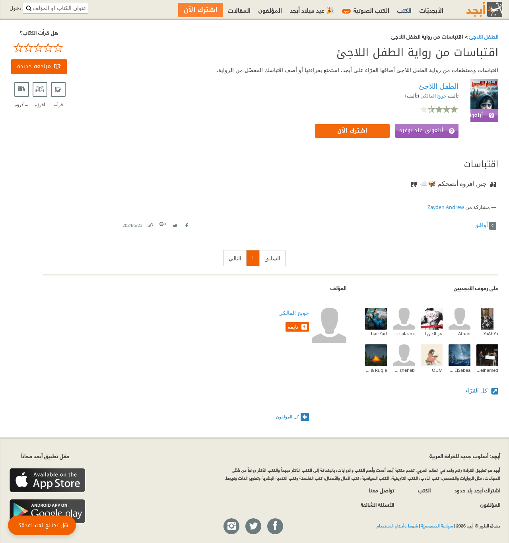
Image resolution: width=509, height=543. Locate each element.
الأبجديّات (431, 10)
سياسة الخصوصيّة (437, 525)
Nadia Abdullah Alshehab (404, 370)
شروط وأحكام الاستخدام (397, 525)
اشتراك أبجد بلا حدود (477, 490)
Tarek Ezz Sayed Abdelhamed (487, 370)
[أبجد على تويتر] (253, 526)
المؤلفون (270, 10)
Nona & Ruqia (376, 370)
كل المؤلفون (287, 417)
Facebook (186, 223)
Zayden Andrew (445, 207)
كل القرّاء (477, 390)
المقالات (239, 10)
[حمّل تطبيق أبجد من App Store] (47, 480)
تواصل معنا (381, 490)
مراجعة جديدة (34, 66)
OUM (437, 370)
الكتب (404, 10)
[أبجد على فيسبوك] (274, 526)
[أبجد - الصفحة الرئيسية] (474, 9)
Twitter (175, 223)
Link (150, 223)
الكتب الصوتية (366, 10)
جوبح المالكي (433, 95)
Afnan (464, 333)
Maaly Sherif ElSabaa (459, 370)
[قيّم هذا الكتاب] (39, 47)
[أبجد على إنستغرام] (231, 526)
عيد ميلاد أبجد (312, 10)
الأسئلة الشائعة (377, 504)
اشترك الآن (352, 130)
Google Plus (163, 224)
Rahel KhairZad (376, 333)
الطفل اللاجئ (483, 36)
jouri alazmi (404, 333)
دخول (15, 8)
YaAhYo (491, 333)
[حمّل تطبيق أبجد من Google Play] (47, 511)
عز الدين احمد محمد (432, 333)
